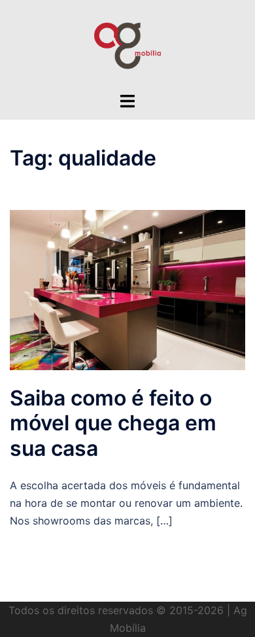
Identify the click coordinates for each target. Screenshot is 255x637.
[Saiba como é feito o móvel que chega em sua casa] (127, 289)
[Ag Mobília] (127, 44)
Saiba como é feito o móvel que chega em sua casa (113, 423)
